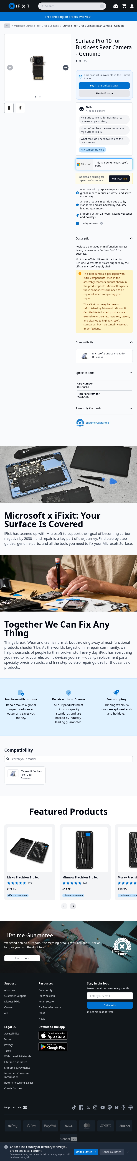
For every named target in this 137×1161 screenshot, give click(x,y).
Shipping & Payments (17, 1067)
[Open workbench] (115, 6)
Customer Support (15, 995)
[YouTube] (102, 1107)
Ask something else (92, 149)
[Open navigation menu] (4, 6)
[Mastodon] (110, 1107)
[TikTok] (74, 1107)
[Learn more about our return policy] (101, 223)
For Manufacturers (50, 1007)
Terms (8, 1050)
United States (84, 1152)
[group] (10, 67)
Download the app (52, 1027)
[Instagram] (95, 1107)
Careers (9, 1007)
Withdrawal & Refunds (17, 1056)
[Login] (132, 6)
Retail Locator (47, 1001)
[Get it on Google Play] (53, 1046)
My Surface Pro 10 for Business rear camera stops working (102, 119)
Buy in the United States (104, 85)
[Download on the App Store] (53, 1035)
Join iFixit (119, 178)
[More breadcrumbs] (7, 25)
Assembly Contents (89, 408)
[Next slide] (73, 906)
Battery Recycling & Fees (19, 1082)
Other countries (111, 1152)
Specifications (85, 373)
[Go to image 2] (40, 97)
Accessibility (11, 1033)
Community (45, 990)
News (42, 1018)
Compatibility (84, 342)
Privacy (8, 1045)
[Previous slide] (64, 906)
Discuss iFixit (12, 1001)
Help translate (12, 1107)
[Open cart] (124, 6)
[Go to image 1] (36, 97)
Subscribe (110, 1005)
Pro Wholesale (47, 995)
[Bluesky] (116, 1107)
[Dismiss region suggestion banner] (128, 1152)
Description (83, 238)
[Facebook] (81, 1107)
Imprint (8, 1039)
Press (42, 1013)
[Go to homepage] (20, 6)
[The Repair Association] (130, 1107)
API (6, 1013)
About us (9, 990)
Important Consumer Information (16, 1075)
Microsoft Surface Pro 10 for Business (36, 25)
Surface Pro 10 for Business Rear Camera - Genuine (93, 25)
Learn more (22, 958)
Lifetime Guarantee (15, 1062)
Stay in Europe (104, 93)
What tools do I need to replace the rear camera (102, 140)
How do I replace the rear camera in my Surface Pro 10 (102, 130)
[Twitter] (88, 1107)
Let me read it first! (101, 1011)
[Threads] (123, 1107)
